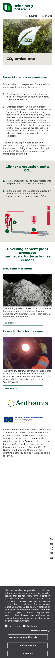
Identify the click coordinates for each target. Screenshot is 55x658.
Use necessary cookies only (23, 637)
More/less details (39, 630)
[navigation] (51, 539)
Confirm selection (27, 645)
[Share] (51, 548)
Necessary (14, 626)
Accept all (28, 653)
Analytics (32, 626)
